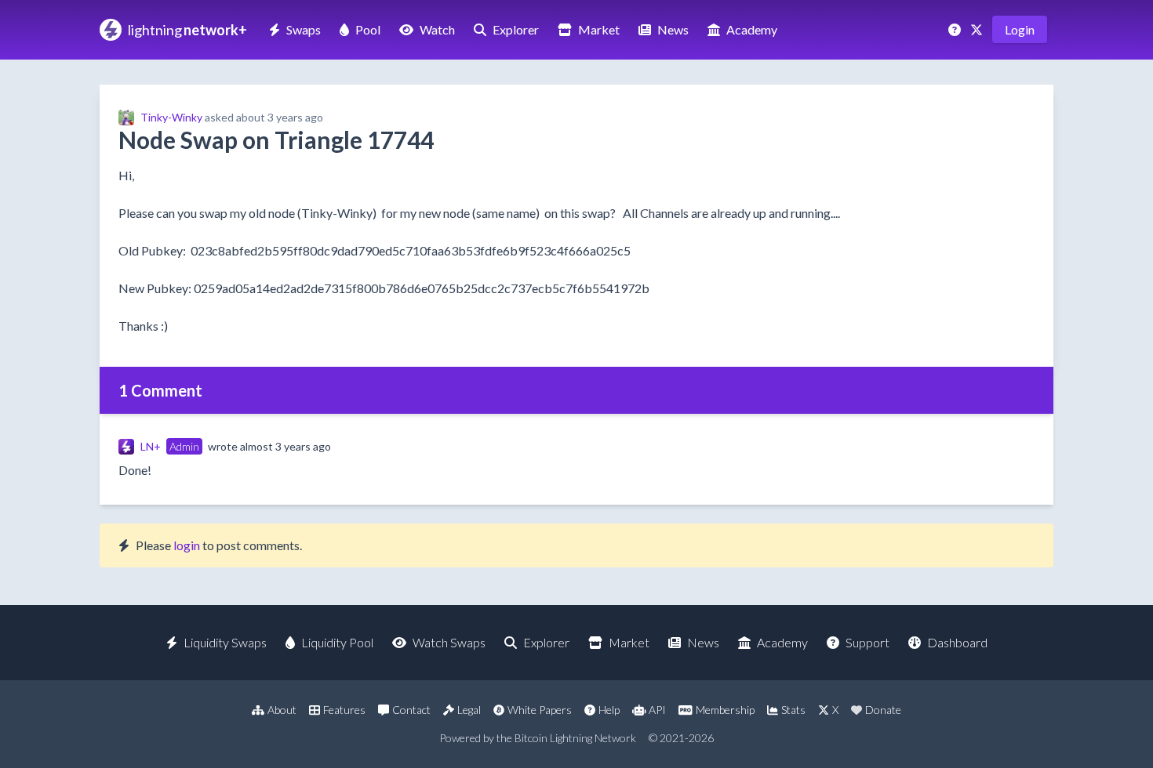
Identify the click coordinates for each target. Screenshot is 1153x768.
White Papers (539, 709)
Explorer (516, 29)
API (657, 709)
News (673, 29)
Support (867, 642)
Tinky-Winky (171, 117)
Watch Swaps (449, 642)
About (281, 709)
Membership (725, 709)
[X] (978, 29)
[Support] (956, 29)
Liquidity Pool (337, 642)
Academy (751, 29)
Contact (411, 709)
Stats (793, 709)
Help (609, 709)
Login (1020, 29)
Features (344, 709)
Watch (437, 29)
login (186, 545)
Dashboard (957, 642)
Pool (367, 29)
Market (599, 29)
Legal (469, 709)
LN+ (150, 446)
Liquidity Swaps (225, 642)
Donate (883, 709)
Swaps (303, 29)
